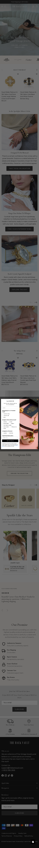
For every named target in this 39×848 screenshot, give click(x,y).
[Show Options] (17, 438)
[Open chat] (33, 842)
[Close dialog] (37, 400)
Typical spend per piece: (7, 435)
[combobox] (10, 438)
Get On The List (10, 440)
